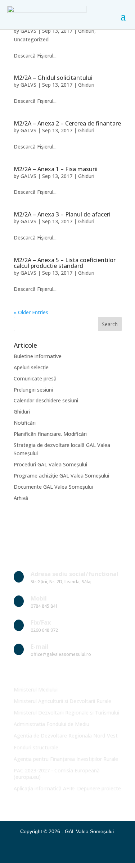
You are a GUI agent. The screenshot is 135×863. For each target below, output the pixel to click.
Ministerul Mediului (36, 689)
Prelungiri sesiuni (33, 389)
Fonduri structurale (36, 747)
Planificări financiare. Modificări (50, 433)
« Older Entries (31, 312)
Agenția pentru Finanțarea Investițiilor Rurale (66, 758)
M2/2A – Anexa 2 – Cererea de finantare (67, 123)
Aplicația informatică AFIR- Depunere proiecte (67, 788)
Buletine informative (38, 356)
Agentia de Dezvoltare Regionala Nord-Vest (66, 735)
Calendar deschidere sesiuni (46, 400)
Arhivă (21, 497)
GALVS (28, 30)
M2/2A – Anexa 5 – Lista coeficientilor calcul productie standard (65, 263)
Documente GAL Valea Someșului (53, 486)
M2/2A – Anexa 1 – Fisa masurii (56, 169)
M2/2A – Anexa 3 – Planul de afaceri (62, 214)
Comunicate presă (35, 378)
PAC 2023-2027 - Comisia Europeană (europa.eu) (57, 773)
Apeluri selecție (31, 367)
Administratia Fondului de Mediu (51, 724)
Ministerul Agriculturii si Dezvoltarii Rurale (62, 701)
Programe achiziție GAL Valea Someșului (61, 475)
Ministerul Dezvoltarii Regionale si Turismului (66, 712)
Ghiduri (86, 30)
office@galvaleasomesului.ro (61, 654)
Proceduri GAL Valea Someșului (50, 464)
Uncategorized (31, 39)
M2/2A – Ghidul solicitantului (53, 78)
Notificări (25, 422)
